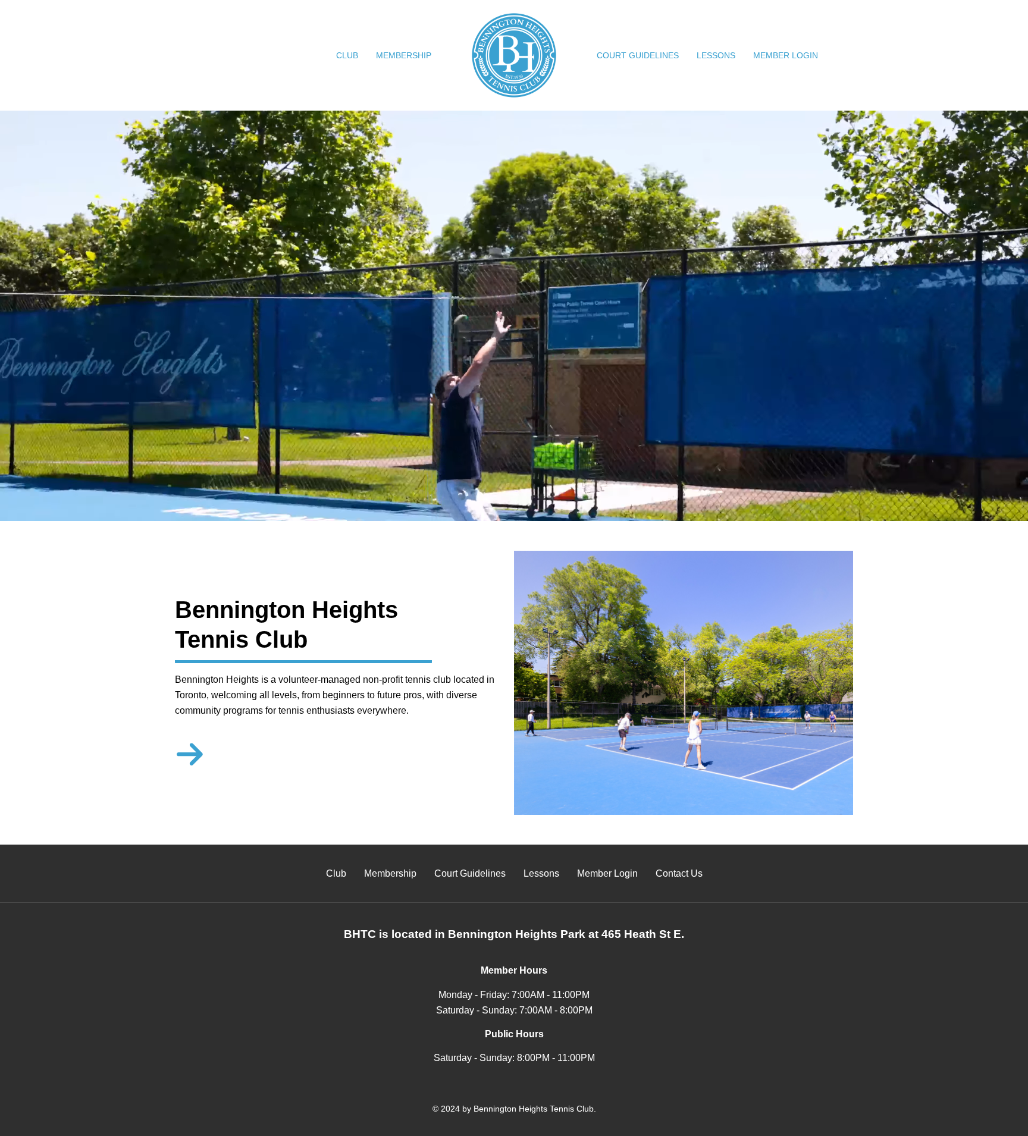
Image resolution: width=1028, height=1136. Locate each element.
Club (347, 55)
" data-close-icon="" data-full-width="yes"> (383, 55)
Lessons (716, 55)
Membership (403, 55)
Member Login (785, 55)
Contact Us (679, 873)
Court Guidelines (638, 55)
